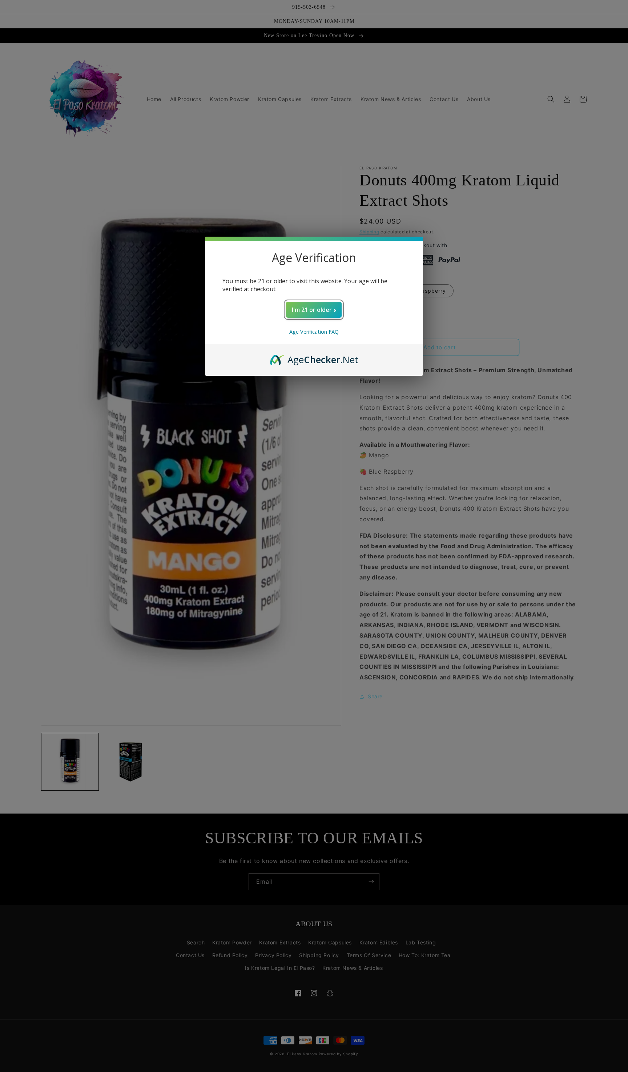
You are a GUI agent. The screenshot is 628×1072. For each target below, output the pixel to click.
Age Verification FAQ (314, 331)
